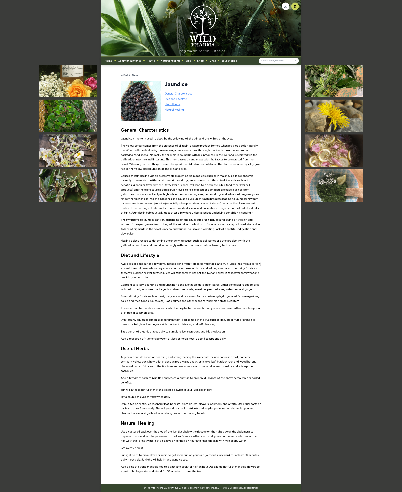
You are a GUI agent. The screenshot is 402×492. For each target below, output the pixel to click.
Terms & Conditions (231, 487)
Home (108, 60)
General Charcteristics (178, 93)
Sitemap (254, 487)
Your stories (229, 60)
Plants (151, 60)
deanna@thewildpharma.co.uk (205, 487)
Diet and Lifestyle (176, 99)
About (245, 487)
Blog (188, 60)
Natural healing (170, 60)
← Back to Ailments (131, 75)
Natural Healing (174, 109)
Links (212, 60)
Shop (200, 60)
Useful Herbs (172, 104)
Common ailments (129, 60)
